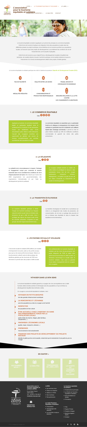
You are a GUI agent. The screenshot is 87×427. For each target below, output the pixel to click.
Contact (67, 417)
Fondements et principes (71, 389)
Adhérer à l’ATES (51, 392)
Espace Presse (69, 409)
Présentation (50, 406)
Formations (68, 399)
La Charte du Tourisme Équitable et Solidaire (71, 392)
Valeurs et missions (52, 390)
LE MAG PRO (49, 13)
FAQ (66, 407)
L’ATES (28, 6)
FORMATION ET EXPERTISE (34, 13)
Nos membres (50, 395)
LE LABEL (64, 6)
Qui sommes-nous (51, 388)
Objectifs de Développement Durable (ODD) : (65, 70)
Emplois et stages (70, 411)
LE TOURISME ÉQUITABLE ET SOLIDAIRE (45, 6)
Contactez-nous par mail (33, 396)
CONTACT (58, 13)
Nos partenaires (51, 397)
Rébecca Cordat (17, 424)
